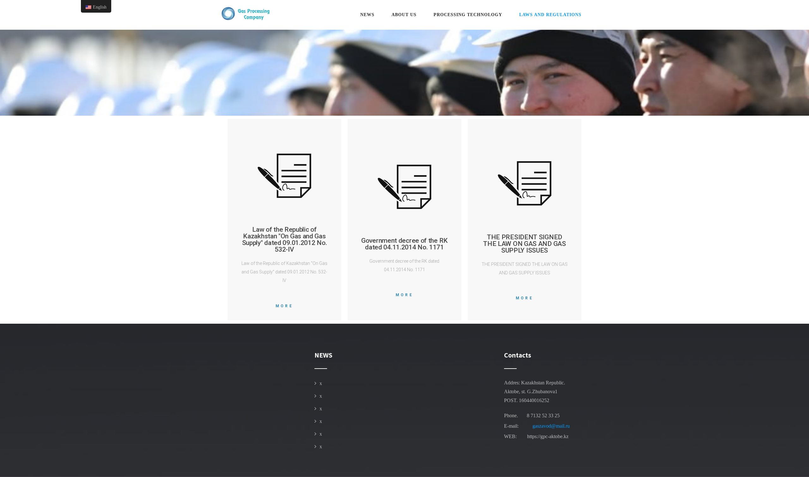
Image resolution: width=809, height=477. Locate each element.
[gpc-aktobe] (245, 13)
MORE (284, 306)
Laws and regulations (550, 14)
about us (404, 14)
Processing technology (468, 14)
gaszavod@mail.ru (551, 426)
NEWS (367, 14)
